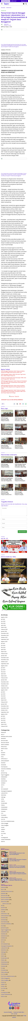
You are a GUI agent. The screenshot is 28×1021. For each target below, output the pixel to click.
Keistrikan (3, 779)
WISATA (3, 841)
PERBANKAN (4, 809)
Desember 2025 (5, 633)
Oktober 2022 (4, 710)
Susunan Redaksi (8, 1012)
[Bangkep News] (6, 4)
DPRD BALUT (4, 758)
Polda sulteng (4, 817)
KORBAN (3, 783)
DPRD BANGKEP (5, 760)
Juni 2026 (3, 621)
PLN (2, 813)
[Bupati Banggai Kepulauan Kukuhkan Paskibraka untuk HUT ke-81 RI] (4, 880)
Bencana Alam (4, 740)
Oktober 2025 (4, 637)
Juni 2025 (3, 645)
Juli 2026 (3, 619)
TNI (2, 835)
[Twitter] (13, 1008)
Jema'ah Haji (4, 773)
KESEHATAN (4, 781)
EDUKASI (3, 762)
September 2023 (5, 688)
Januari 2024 (4, 679)
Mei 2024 (3, 671)
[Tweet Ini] (17, 404)
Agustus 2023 (4, 690)
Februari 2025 (4, 653)
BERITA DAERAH (5, 744)
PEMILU (3, 805)
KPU (2, 787)
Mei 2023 (3, 696)
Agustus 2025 (4, 641)
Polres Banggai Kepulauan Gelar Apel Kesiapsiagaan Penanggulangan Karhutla (17, 853)
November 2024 (5, 659)
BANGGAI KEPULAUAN (6, 736)
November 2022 (5, 708)
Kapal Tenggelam (5, 775)
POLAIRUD (3, 815)
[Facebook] (10, 1008)
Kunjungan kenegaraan (6, 791)
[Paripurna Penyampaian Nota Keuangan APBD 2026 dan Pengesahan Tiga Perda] (7, 427)
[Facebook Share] (14, 404)
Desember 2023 (5, 682)
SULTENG (3, 833)
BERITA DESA (4, 748)
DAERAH (3, 754)
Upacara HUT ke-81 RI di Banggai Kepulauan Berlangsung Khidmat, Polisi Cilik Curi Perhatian (17, 866)
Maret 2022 (3, 724)
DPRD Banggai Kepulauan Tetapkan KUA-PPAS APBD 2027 (17, 860)
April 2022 (3, 722)
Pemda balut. (4, 803)
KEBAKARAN (4, 777)
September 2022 (5, 712)
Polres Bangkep (4, 825)
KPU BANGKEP (4, 789)
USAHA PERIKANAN (5, 839)
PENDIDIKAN (4, 807)
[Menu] (2, 4)
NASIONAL (3, 795)
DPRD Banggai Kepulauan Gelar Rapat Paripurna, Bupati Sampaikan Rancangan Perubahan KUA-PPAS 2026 (18, 873)
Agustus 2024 (4, 665)
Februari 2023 (4, 702)
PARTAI (3, 801)
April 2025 (3, 649)
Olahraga (3, 797)
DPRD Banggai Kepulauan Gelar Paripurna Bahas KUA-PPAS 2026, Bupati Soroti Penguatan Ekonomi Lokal (13, 387)
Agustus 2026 (4, 617)
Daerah (9, 399)
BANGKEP (4, 399)
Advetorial (3, 10)
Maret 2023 (3, 700)
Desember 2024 (5, 657)
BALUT (2, 734)
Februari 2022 (4, 726)
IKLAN (2, 771)
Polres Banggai (4, 823)
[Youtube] (18, 1008)
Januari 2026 (4, 631)
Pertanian (3, 811)
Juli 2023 (3, 692)
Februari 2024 (4, 677)
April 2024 (3, 673)
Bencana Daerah (5, 742)
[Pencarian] (26, 4)
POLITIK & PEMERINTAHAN (7, 821)
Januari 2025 (4, 655)
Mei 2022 (3, 720)
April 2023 (3, 698)
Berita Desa (4, 746)
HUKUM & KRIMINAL (6, 768)
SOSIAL (3, 831)
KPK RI (2, 785)
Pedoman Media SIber (19, 1012)
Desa (2, 756)
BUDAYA (3, 752)
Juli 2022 (3, 716)
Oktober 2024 (4, 661)
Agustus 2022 (4, 714)
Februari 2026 (4, 629)
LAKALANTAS (4, 793)
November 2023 (5, 684)
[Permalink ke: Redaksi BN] (2, 24)
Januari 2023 (4, 704)
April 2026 (3, 625)
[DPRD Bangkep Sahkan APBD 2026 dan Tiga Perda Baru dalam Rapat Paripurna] (21, 413)
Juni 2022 (3, 718)
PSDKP (2, 827)
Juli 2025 (3, 643)
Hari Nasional (4, 766)
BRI (2, 750)
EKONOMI (3, 764)
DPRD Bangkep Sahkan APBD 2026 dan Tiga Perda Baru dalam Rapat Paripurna (13, 375)
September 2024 (5, 663)
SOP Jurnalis (14, 1013)
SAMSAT (3, 829)
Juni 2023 (3, 694)
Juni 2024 (3, 669)
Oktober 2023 (4, 686)
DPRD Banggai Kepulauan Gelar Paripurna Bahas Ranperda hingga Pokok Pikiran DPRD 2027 (13, 371)
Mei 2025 (3, 647)
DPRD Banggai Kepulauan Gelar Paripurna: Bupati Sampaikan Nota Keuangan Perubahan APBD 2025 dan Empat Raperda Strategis (13, 391)
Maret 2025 (3, 651)
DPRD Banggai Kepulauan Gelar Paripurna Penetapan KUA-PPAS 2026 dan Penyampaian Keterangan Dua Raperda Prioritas (14, 382)
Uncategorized (4, 837)
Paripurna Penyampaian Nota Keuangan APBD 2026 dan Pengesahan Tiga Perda (13, 378)
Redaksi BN (6, 24)
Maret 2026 (3, 627)
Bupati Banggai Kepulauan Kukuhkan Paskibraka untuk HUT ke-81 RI (18, 879)
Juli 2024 (3, 667)
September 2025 (5, 639)
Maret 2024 (3, 675)
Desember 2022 (5, 706)
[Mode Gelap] (24, 4)
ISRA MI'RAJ (14, 399)
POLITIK (3, 819)
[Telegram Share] (23, 404)
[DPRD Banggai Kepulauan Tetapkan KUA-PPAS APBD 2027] (4, 860)
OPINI (2, 799)
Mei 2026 (3, 623)
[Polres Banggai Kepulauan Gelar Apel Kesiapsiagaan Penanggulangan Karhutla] (4, 854)
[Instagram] (15, 1008)
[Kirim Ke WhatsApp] (26, 404)
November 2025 (5, 635)
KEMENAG (20, 399)
